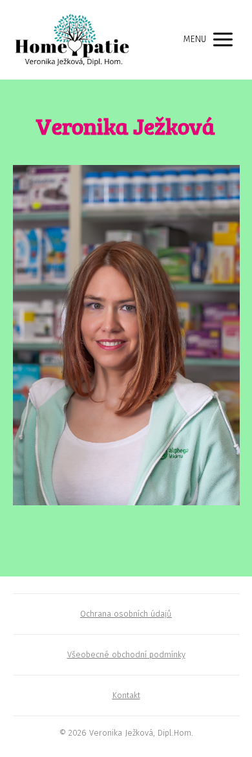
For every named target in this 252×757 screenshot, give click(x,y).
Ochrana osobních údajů (126, 614)
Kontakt (126, 695)
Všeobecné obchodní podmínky (126, 654)
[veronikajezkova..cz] (72, 39)
